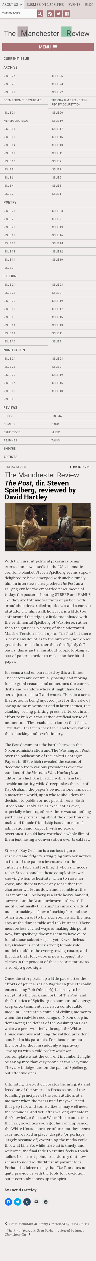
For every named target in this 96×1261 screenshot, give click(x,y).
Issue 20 (57, 112)
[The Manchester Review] (48, 31)
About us (10, 4)
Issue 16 (9, 137)
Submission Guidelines (45, 4)
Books (8, 416)
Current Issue (16, 59)
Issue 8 (9, 169)
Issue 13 (57, 145)
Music (55, 432)
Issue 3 (56, 185)
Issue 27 (9, 76)
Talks (55, 440)
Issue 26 (57, 76)
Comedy (9, 424)
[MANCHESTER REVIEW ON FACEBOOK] (66, 13)
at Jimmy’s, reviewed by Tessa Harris (49, 1224)
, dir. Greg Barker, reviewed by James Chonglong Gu (44, 1232)
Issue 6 (9, 177)
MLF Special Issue (16, 120)
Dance (56, 424)
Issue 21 (9, 112)
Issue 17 (57, 129)
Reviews (10, 407)
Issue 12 (9, 153)
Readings (10, 440)
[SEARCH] (39, 13)
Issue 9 (56, 161)
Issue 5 (56, 177)
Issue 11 (57, 153)
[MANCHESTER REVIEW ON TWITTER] (58, 13)
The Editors (11, 13)
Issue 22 (57, 92)
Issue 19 (57, 120)
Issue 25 (9, 84)
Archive (10, 67)
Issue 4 (9, 185)
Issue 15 (57, 137)
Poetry (9, 202)
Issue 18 (9, 129)
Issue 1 (56, 193)
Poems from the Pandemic (22, 100)
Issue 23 (9, 92)
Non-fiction (14, 350)
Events (75, 4)
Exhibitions (12, 432)
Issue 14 (9, 145)
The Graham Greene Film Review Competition (69, 102)
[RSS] (50, 13)
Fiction (10, 276)
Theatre (10, 448)
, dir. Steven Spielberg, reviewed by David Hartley (40, 490)
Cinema (56, 416)
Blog (89, 4)
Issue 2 (9, 193)
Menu (45, 47)
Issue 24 (57, 84)
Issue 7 (56, 169)
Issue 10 (9, 161)
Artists (10, 457)
